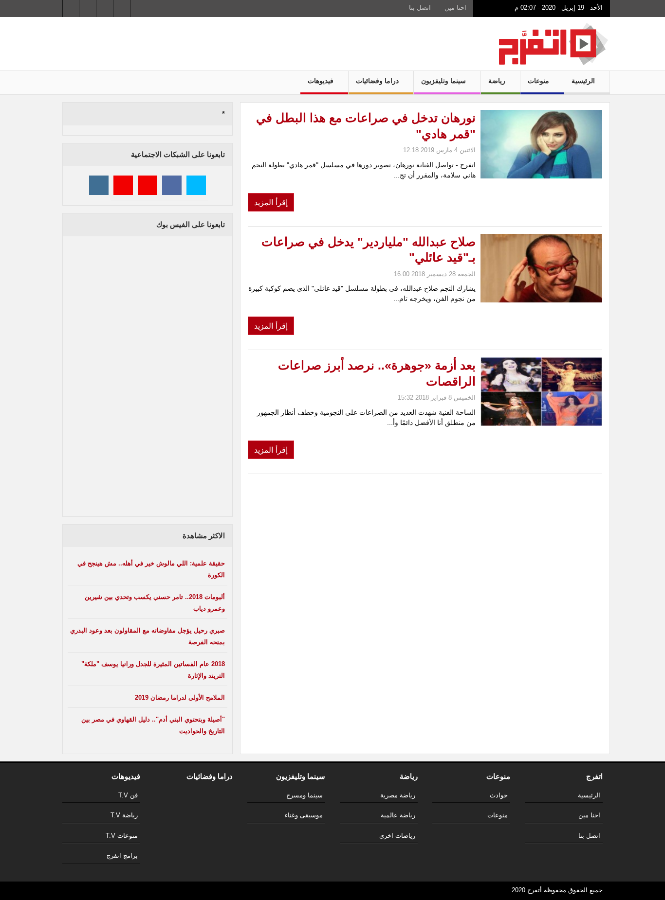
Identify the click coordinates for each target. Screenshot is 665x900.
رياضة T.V (124, 815)
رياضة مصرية (397, 795)
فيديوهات (321, 81)
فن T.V (128, 795)
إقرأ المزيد (271, 202)
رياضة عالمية (398, 815)
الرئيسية (584, 81)
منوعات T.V (122, 835)
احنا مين (455, 7)
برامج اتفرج (122, 855)
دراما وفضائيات (378, 81)
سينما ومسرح (304, 795)
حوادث (499, 795)
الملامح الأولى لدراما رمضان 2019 (180, 697)
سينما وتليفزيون (444, 81)
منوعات (539, 81)
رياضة (497, 81)
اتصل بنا (420, 7)
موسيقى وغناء (304, 815)
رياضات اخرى (397, 835)
